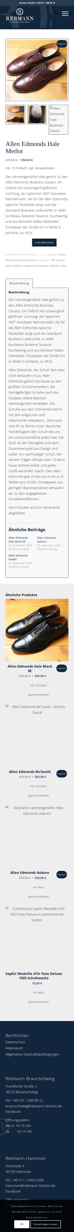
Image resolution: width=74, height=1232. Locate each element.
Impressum (14, 1048)
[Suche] (54, 13)
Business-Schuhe (29, 260)
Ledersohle (54, 265)
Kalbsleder (43, 265)
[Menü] (63, 13)
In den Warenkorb (44, 242)
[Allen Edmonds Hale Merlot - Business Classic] (37, 70)
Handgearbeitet (29, 265)
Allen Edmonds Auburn (46, 539)
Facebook (13, 1111)
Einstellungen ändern (45, 1224)
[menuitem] (54, 13)
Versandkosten (45, 168)
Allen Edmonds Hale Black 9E (18, 539)
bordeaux (16, 265)
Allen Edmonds (13, 260)
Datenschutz (15, 1042)
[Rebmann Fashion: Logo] (31, 14)
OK (21, 1224)
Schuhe (62, 254)
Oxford (63, 265)
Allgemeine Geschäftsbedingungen (32, 1054)
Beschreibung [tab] (19, 283)
